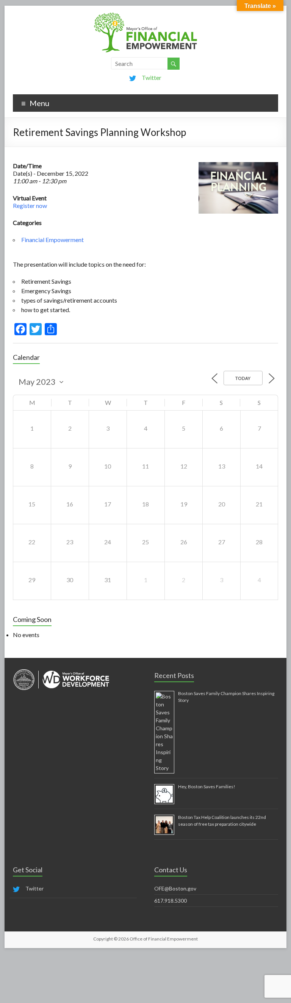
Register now (30, 205)
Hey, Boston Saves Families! (206, 786)
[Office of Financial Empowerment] (145, 15)
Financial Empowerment (52, 239)
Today (243, 378)
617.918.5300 (170, 900)
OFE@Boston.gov (175, 888)
